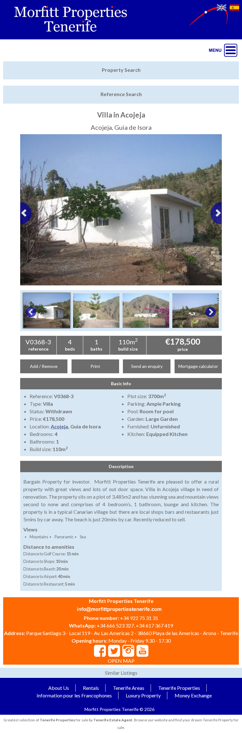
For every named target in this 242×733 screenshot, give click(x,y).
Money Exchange (193, 695)
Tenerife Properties (179, 688)
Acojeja (59, 426)
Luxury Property (143, 695)
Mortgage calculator (198, 366)
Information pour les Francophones (74, 695)
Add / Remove (44, 366)
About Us (58, 688)
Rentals (91, 688)
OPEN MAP (121, 661)
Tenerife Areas (128, 688)
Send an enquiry (147, 366)
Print (95, 366)
